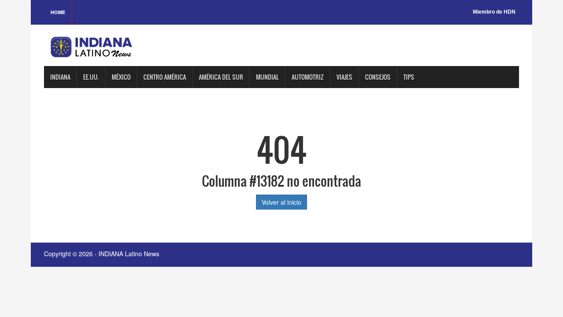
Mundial (267, 76)
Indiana (60, 76)
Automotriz (308, 76)
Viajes (344, 76)
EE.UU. (91, 76)
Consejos (378, 76)
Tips (408, 76)
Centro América (164, 76)
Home (58, 12)
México (121, 76)
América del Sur (221, 76)
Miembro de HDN (494, 12)
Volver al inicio (281, 202)
